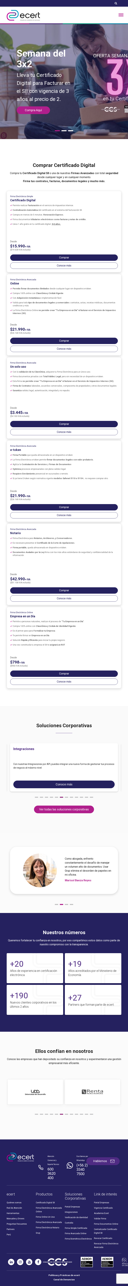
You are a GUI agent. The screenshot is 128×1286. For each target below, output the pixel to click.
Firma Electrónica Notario (47, 1218)
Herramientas (13, 1204)
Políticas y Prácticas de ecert (64, 1266)
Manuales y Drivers (15, 1209)
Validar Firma (100, 1209)
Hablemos (100, 1152)
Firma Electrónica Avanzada (49, 1213)
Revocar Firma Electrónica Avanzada (106, 1236)
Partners (10, 1220)
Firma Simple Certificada (76, 1219)
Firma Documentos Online (106, 1215)
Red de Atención (14, 1199)
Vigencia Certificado (103, 1199)
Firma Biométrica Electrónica (78, 1230)
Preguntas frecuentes (17, 1215)
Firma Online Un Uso (45, 1208)
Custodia (69, 1214)
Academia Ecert (101, 1204)
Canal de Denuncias (64, 1270)
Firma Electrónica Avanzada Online (49, 1201)
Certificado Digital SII (45, 1193)
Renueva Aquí (33, 104)
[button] (36, 788)
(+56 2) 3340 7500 (82, 1160)
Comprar (64, 248)
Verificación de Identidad (76, 1208)
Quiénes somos (14, 1193)
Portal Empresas (72, 1198)
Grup (38, 1224)
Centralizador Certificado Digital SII (105, 1222)
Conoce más (64, 256)
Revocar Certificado (103, 1229)
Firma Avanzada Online (75, 1224)
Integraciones (71, 1203)
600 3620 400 (52, 1164)
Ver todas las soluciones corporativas (64, 800)
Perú (9, 1225)
